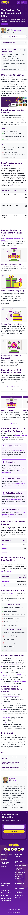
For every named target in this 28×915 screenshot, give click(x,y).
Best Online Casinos (18, 862)
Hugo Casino (5, 895)
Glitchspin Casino (6, 893)
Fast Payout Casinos (18, 868)
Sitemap (17, 898)
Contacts (4, 866)
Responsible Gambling (5, 862)
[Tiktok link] (22, 849)
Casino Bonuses (20, 872)
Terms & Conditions (18, 891)
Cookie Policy (19, 895)
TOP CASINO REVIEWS (5, 884)
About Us (4, 859)
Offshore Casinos (20, 865)
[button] (14, 43)
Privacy (19, 835)
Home (2, 7)
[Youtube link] (19, 849)
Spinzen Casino (6, 898)
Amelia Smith (17, 30)
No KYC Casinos (20, 879)
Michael (10, 29)
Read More (4, 24)
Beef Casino (5, 890)
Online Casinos (7, 7)
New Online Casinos (18, 875)
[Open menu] (25, 2)
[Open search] (18, 2)
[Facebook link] (8, 849)
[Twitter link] (5, 849)
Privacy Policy (19, 888)
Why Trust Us (15, 36)
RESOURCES (19, 883)
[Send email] (15, 780)
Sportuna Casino (6, 901)
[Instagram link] (12, 849)
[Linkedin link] (15, 849)
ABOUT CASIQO (6, 854)
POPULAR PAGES (18, 855)
